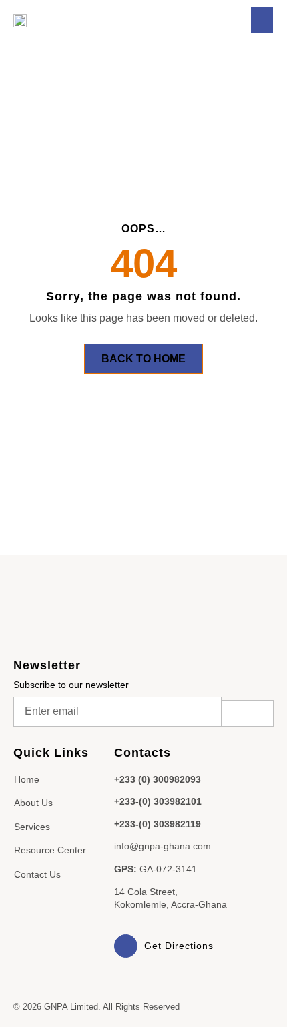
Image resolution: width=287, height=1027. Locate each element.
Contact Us (37, 874)
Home (26, 779)
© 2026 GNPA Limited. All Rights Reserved (96, 1007)
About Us (33, 802)
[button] (262, 20)
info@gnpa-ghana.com (162, 846)
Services (32, 826)
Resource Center (50, 850)
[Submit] (248, 713)
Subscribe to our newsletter (71, 684)
